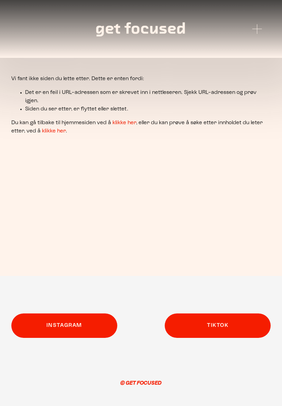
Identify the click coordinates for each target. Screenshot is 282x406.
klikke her (124, 122)
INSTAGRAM (64, 325)
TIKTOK (218, 325)
